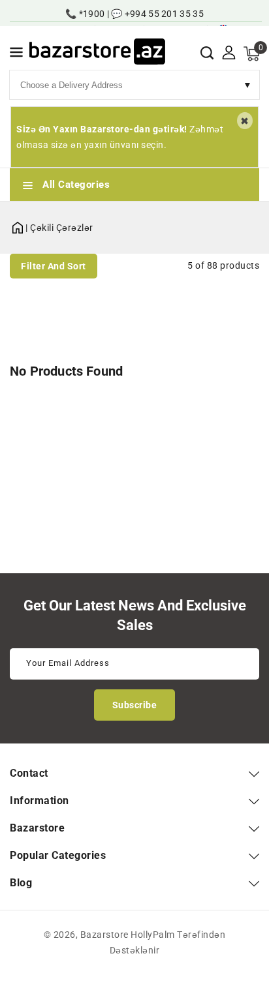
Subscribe (134, 705)
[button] (16, 54)
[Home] (17, 225)
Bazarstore (104, 934)
